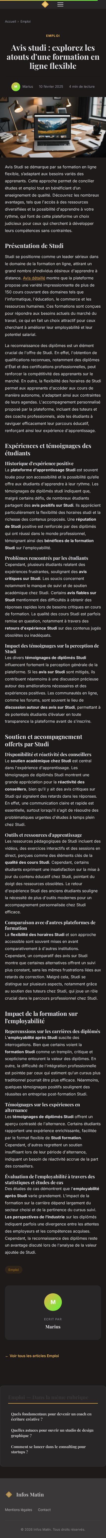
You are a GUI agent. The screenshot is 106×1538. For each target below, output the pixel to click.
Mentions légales (18, 1510)
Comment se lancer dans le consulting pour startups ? (48, 1449)
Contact (44, 1510)
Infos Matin (30, 1494)
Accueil (10, 21)
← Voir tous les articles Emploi (32, 1355)
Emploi (25, 21)
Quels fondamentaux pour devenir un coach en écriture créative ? (51, 1416)
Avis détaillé (34, 277)
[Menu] (60, 4)
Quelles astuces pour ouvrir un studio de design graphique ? (52, 1433)
